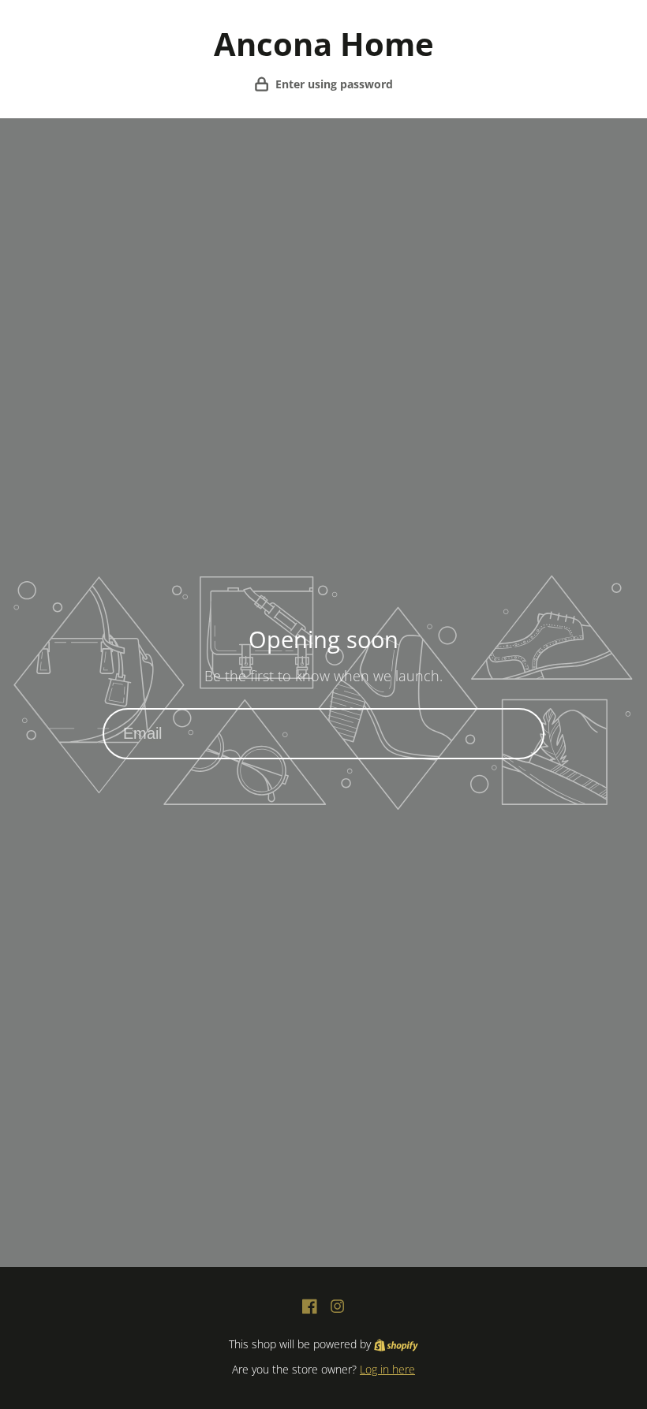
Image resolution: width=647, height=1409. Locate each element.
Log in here (387, 1369)
